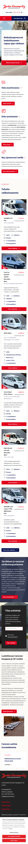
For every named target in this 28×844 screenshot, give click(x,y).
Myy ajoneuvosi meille (12, 157)
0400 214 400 (13, 12)
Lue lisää (10, 828)
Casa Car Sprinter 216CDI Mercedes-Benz (7, 276)
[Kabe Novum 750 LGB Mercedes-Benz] (14, 437)
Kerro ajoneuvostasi (9, 171)
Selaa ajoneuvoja (8, 711)
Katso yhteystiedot (8, 597)
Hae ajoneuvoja (18, 18)
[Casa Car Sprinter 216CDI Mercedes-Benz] (14, 261)
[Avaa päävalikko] (4, 18)
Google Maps (5, 809)
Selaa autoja (6, 144)
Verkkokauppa (6, 805)
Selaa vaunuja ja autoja (12, 62)
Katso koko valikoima (9, 550)
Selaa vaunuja (7, 103)
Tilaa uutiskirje (11, 643)
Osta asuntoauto (9, 116)
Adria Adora (7, 333)
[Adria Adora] (14, 322)
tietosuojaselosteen (12, 637)
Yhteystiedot (5, 802)
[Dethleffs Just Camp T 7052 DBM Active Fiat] (14, 495)
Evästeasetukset (14, 832)
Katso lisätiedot (13, 248)
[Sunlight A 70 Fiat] (14, 207)
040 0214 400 (9, 794)
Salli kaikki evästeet (14, 836)
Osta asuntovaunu (10, 87)
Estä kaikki (14, 840)
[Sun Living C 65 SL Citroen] (14, 381)
